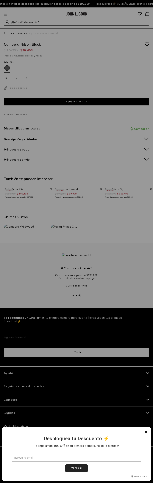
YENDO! (76, 468)
